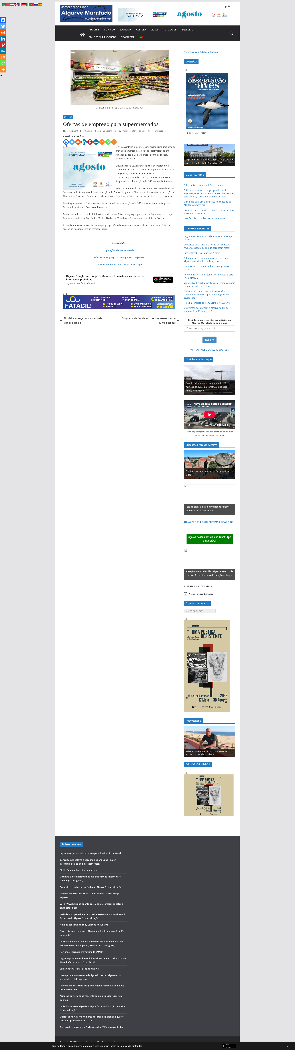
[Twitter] (72, 142)
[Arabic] (4, 4)
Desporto (187, 29)
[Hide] (1, 75)
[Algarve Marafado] (82, 34)
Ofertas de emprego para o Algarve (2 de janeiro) (119, 257)
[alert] (209, 594)
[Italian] (28, 4)
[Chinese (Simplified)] (8, 4)
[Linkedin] (84, 142)
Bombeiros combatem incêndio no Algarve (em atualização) (91, 887)
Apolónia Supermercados (108, 131)
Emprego (109, 29)
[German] (24, 4)
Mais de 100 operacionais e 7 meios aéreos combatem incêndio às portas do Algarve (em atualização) (206, 294)
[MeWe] (96, 142)
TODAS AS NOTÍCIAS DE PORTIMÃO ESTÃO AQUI (208, 521)
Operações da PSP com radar (119, 250)
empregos (125, 131)
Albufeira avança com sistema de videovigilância (83, 320)
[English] (16, 4)
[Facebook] (66, 142)
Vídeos (155, 29)
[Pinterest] (90, 142)
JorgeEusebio (88, 131)
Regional (94, 29)
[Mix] (102, 142)
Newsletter (128, 37)
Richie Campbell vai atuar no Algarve (202, 252)
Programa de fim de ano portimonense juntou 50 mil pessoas (149, 320)
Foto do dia (170, 29)
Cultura (141, 29)
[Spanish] (40, 4)
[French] (20, 4)
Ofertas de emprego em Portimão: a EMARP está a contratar (91, 1027)
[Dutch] (12, 4)
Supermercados (158, 131)
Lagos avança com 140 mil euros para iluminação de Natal (90, 853)
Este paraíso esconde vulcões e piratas (203, 185)
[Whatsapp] (108, 142)
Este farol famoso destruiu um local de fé (204, 218)
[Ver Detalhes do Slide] (209, 155)
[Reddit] (78, 142)
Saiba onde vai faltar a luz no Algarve (79, 968)
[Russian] (36, 4)
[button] (147, 1046)
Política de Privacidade (102, 37)
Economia (125, 29)
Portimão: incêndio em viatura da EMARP (81, 951)
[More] (114, 142)
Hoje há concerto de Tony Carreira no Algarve (207, 302)
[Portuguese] (142, 37)
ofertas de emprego (141, 131)
